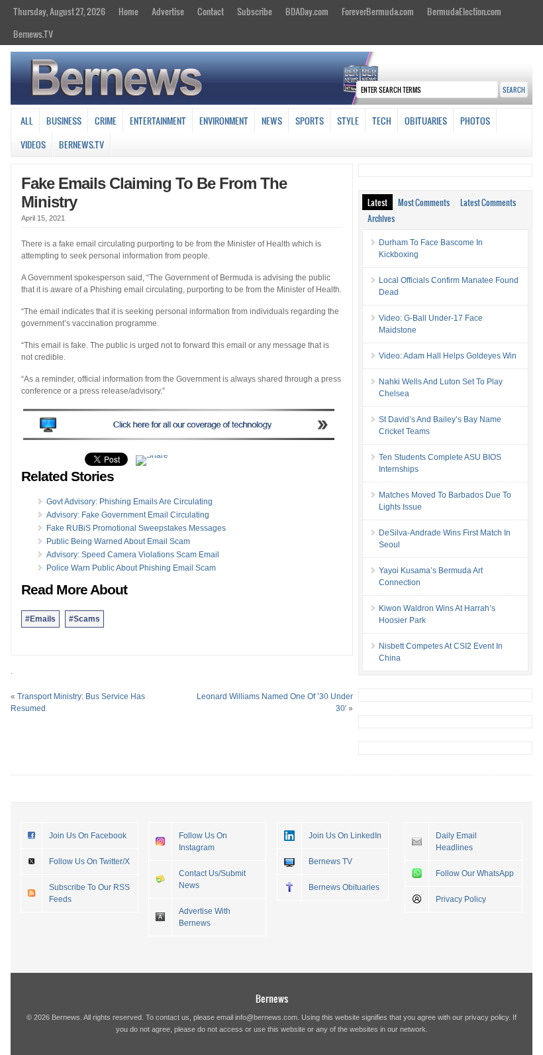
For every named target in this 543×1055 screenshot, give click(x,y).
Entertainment (158, 120)
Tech (381, 120)
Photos (475, 120)
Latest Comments (488, 202)
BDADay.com (306, 11)
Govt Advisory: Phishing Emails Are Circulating (129, 501)
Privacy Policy (461, 899)
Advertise (168, 11)
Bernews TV (330, 861)
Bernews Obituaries (344, 887)
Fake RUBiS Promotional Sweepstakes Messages (136, 528)
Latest (377, 202)
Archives (381, 218)
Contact (210, 11)
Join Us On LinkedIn (345, 835)
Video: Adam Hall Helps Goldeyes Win (448, 356)
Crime (106, 120)
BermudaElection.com (464, 11)
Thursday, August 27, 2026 (59, 11)
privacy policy (487, 1017)
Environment (223, 120)
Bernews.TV (33, 33)
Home (128, 11)
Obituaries (426, 120)
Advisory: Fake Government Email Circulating (127, 515)
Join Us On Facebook (87, 835)
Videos (33, 144)
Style (348, 120)
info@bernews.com (266, 1017)
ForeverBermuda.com (378, 11)
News (272, 120)
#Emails (40, 619)
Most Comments (424, 202)
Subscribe (254, 11)
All (27, 120)
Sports (309, 120)
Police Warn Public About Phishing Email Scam (131, 568)
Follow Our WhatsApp (475, 873)
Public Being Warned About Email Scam (118, 541)
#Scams (84, 619)
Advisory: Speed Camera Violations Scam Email (132, 554)
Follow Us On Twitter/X (89, 861)
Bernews (272, 998)
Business (63, 120)
